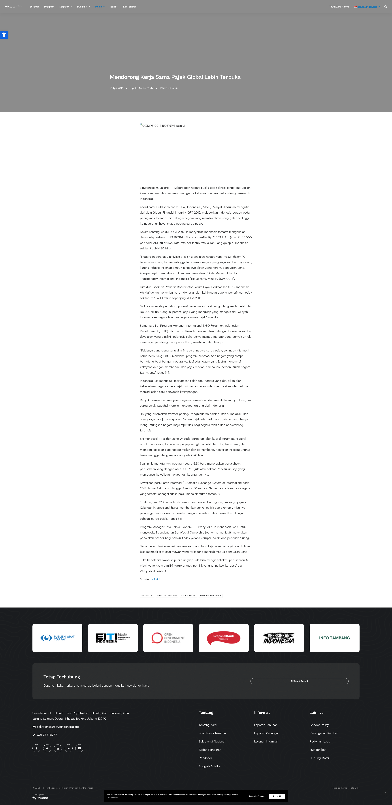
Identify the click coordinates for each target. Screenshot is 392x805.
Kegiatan (64, 6)
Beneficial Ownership (167, 596)
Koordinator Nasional (212, 733)
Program (49, 6)
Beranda (34, 6)
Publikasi (82, 6)
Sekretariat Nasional (212, 741)
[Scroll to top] (385, 792)
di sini (156, 579)
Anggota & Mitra (210, 766)
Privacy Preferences (257, 796)
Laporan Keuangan (266, 733)
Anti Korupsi (147, 596)
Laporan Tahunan (265, 725)
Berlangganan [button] (299, 681)
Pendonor (205, 758)
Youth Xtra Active (339, 6)
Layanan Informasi (266, 741)
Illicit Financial (188, 596)
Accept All (277, 796)
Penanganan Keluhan (324, 733)
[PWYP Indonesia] (13, 7)
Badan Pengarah (210, 750)
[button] (4, 35)
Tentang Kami (208, 725)
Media (98, 6)
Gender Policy (319, 725)
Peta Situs (355, 787)
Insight (113, 6)
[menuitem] (34, 6)
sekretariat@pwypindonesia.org (58, 727)
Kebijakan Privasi (339, 787)
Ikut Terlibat (129, 6)
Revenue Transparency (210, 596)
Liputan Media (138, 88)
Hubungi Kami (319, 758)
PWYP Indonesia (169, 88)
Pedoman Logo (320, 741)
